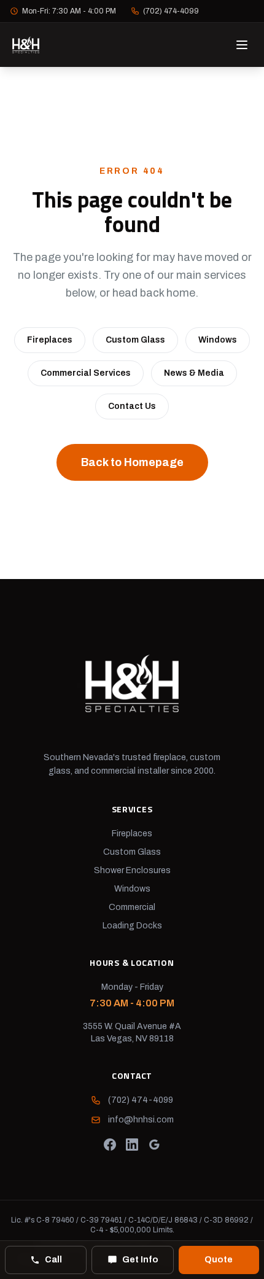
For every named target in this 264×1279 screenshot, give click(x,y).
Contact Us (132, 406)
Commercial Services (86, 373)
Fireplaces (49, 339)
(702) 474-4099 (171, 11)
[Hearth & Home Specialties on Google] (154, 1144)
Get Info (140, 1259)
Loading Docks (132, 925)
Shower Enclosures (132, 870)
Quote (218, 1259)
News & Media (194, 373)
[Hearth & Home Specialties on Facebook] (110, 1144)
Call (53, 1259)
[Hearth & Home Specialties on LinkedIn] (132, 1144)
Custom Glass (135, 339)
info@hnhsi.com (141, 1119)
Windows (217, 339)
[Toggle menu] (242, 45)
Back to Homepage (132, 462)
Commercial (132, 907)
